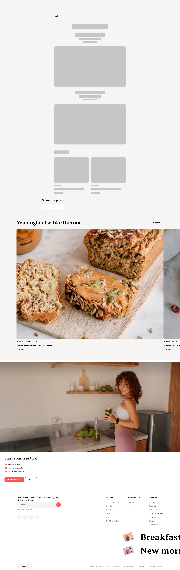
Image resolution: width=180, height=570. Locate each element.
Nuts (107, 517)
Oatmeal (109, 513)
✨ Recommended (112, 502)
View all (156, 223)
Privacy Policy (140, 566)
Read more (20, 350)
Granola (109, 506)
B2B (129, 506)
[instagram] (25, 517)
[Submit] (58, 504)
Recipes (152, 521)
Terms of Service (128, 566)
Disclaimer (151, 566)
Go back (55, 16)
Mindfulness (153, 525)
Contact (152, 502)
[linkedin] (56, 207)
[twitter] (50, 207)
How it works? (133, 502)
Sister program (154, 510)
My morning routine (156, 513)
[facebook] (44, 207)
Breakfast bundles (112, 521)
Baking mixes (110, 510)
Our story (152, 506)
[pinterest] (31, 517)
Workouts (152, 517)
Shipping (161, 566)
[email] (62, 207)
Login (29, 479)
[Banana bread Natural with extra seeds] (90, 284)
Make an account (13, 479)
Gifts (107, 525)
